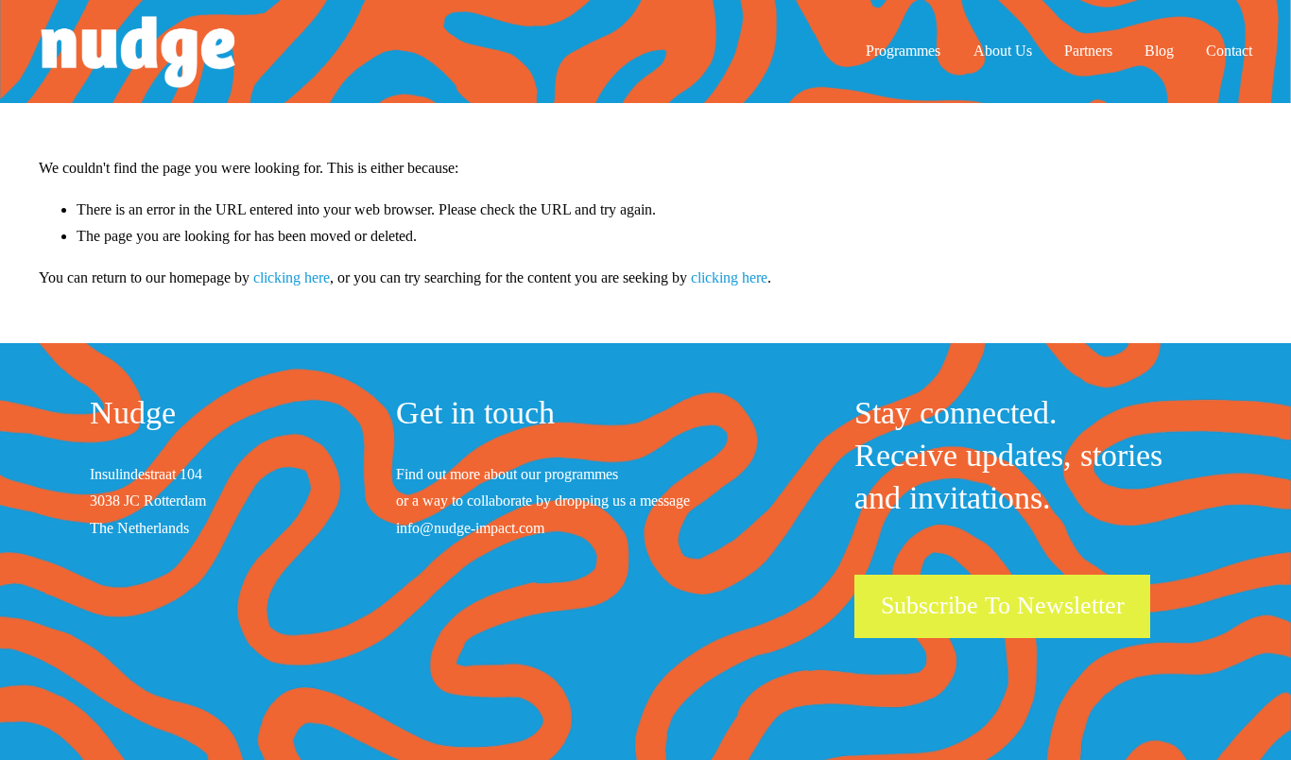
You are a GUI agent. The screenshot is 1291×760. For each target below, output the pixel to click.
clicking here (291, 277)
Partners (1088, 51)
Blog (1159, 51)
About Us (1002, 51)
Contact (1229, 51)
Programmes (903, 51)
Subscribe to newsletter (1003, 605)
